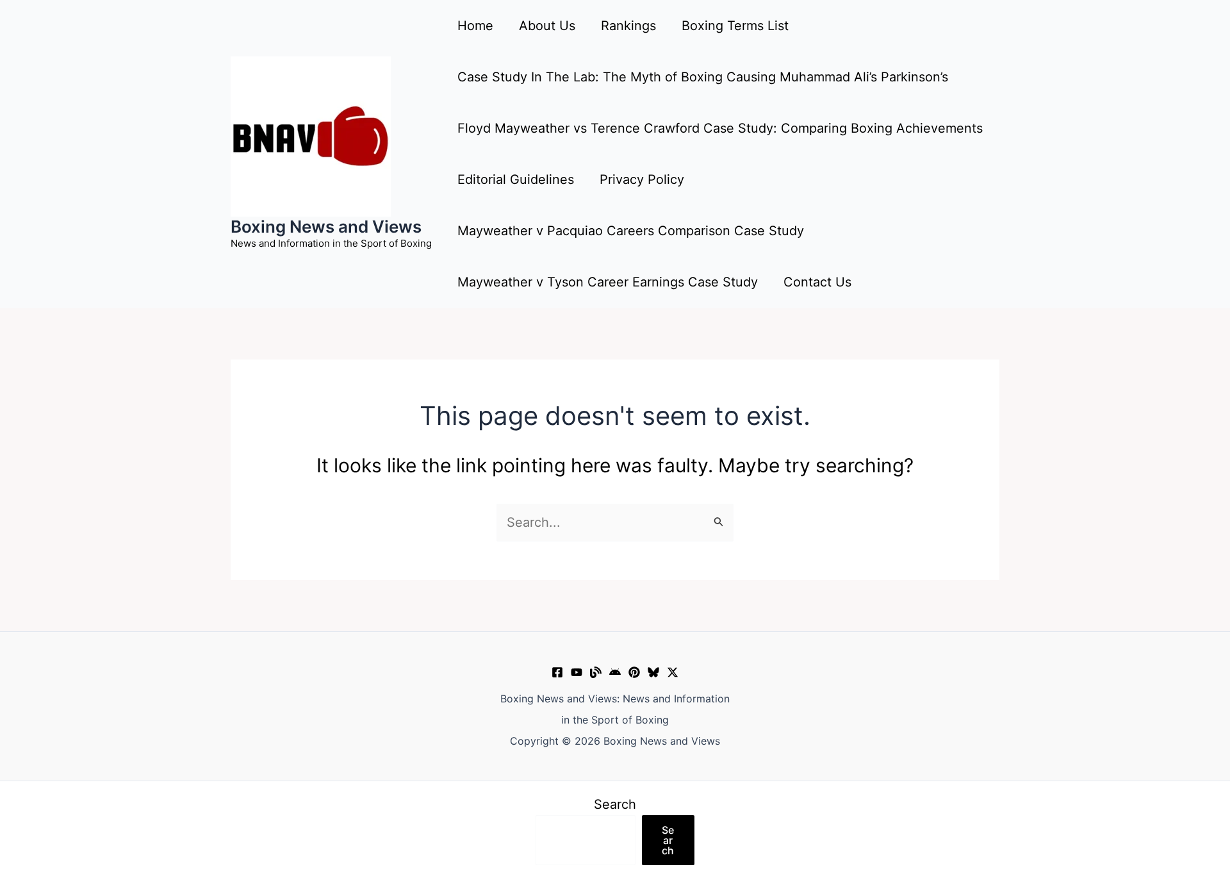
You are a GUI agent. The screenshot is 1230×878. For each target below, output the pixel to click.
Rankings (628, 25)
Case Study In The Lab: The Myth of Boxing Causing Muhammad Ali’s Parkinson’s (702, 77)
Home (475, 25)
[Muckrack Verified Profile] (596, 672)
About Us (547, 25)
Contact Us (817, 282)
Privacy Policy (642, 179)
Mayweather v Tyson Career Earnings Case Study (607, 282)
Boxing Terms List (735, 25)
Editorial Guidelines (515, 179)
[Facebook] (557, 672)
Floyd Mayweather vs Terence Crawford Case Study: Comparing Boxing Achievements (720, 128)
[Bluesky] (653, 672)
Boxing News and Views (326, 226)
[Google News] (615, 672)
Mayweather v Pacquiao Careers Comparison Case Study (630, 230)
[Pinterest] (634, 672)
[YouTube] (576, 672)
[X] (672, 672)
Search (615, 804)
